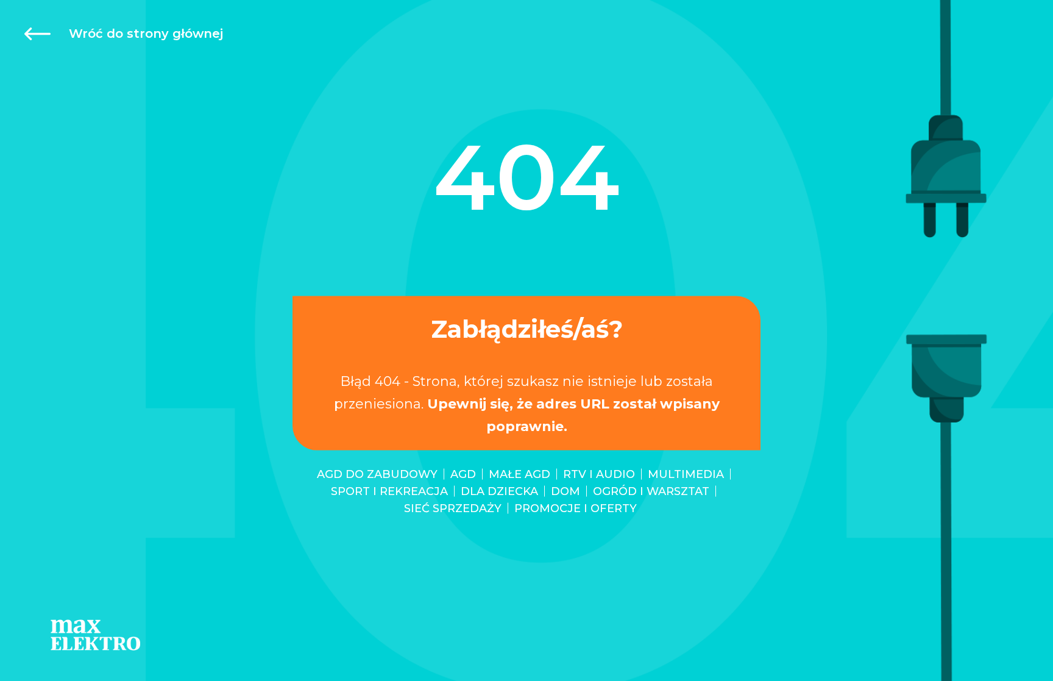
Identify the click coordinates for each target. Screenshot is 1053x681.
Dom (565, 490)
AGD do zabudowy (377, 473)
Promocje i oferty (575, 507)
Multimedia (686, 473)
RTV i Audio (599, 473)
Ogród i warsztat (651, 490)
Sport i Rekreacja (389, 490)
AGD (463, 473)
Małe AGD (519, 473)
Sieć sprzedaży (453, 507)
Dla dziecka (499, 490)
